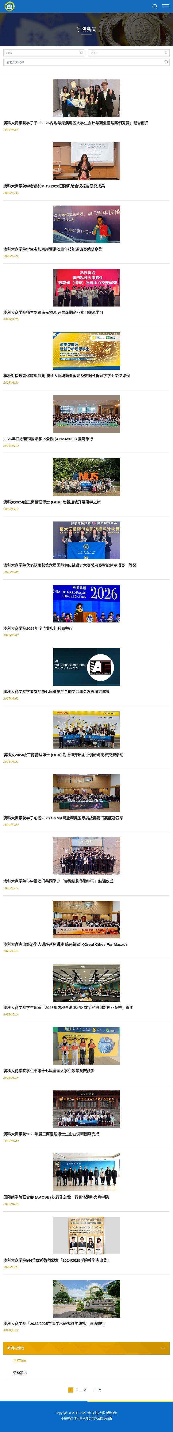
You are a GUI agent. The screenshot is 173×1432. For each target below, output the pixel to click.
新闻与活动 (15, 1348)
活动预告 (20, 1373)
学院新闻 (20, 1361)
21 (86, 1390)
